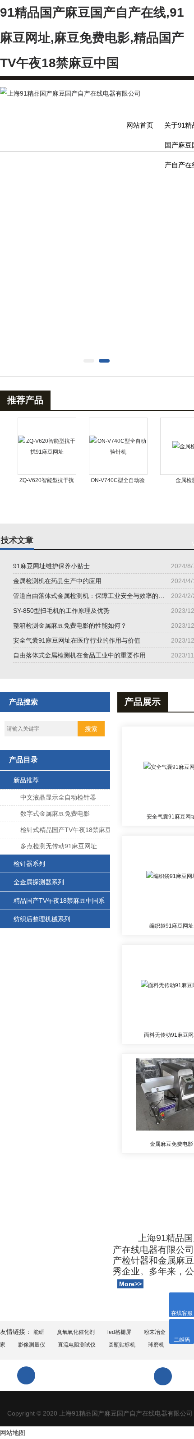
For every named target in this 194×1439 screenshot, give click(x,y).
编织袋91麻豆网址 (171, 926)
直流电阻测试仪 (77, 1345)
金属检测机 (174, 480)
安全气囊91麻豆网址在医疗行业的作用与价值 (76, 640)
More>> (130, 1283)
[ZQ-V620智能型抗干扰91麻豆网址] (32, 446)
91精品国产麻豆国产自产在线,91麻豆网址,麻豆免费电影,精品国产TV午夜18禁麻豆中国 (92, 37)
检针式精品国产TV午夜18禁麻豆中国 (65, 832)
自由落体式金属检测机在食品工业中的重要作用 (79, 655)
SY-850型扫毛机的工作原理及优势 (61, 610)
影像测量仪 (31, 1345)
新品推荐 (26, 780)
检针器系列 (29, 863)
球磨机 (156, 1345)
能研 (38, 1332)
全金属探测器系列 (39, 882)
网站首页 (139, 125)
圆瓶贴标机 (121, 1345)
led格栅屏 (119, 1332)
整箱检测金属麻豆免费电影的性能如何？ (70, 625)
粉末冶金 (155, 1332)
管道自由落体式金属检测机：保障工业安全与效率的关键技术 (89, 595)
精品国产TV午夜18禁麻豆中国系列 (59, 903)
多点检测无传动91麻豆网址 (58, 846)
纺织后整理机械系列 (42, 919)
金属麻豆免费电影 (171, 1144)
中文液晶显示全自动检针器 (58, 797)
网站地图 (12, 1432)
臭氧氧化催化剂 (76, 1332)
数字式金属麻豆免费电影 (55, 813)
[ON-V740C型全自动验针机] (103, 446)
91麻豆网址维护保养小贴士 (51, 566)
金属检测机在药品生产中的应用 (57, 580)
